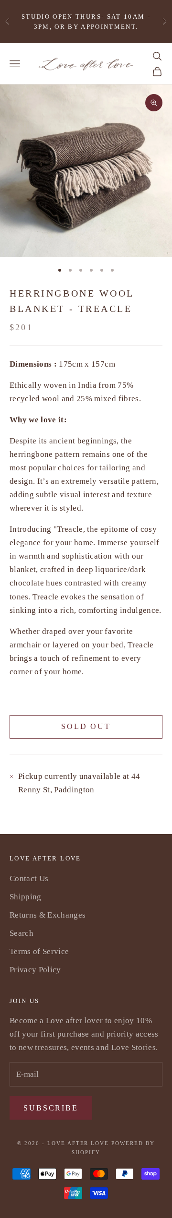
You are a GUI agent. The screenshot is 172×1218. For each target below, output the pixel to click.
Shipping (26, 896)
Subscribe (50, 1108)
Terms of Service (39, 951)
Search (21, 933)
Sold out (86, 726)
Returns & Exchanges (48, 914)
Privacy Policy (35, 969)
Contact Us (29, 878)
